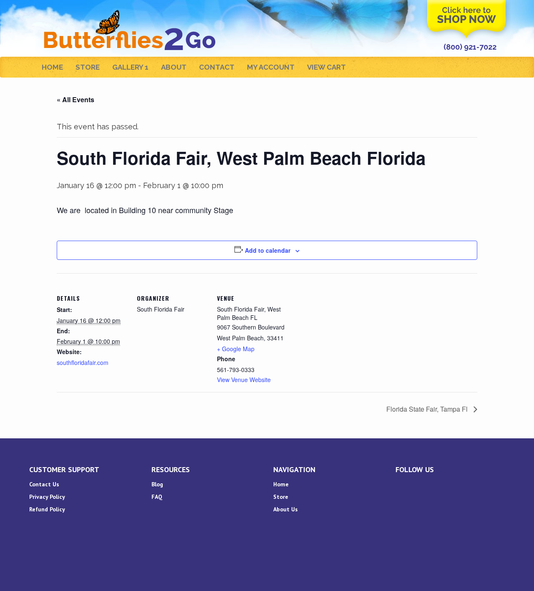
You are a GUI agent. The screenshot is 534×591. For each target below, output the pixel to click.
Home (52, 67)
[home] (131, 10)
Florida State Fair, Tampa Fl (427, 409)
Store (88, 67)
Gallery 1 (130, 67)
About (173, 67)
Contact (216, 67)
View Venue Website (244, 379)
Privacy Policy (47, 496)
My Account (271, 67)
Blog (157, 484)
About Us (285, 509)
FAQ (156, 496)
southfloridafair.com (82, 362)
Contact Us (44, 484)
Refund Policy (47, 509)
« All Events (75, 99)
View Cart (326, 67)
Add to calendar (267, 250)
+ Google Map (235, 349)
